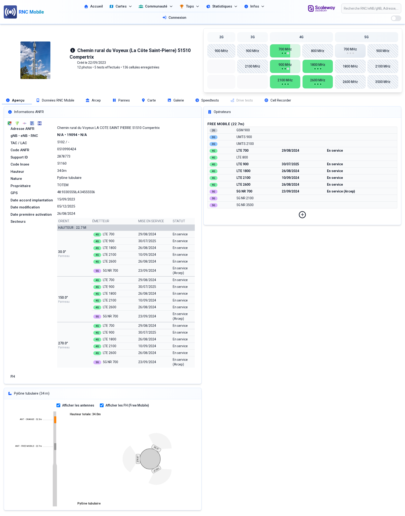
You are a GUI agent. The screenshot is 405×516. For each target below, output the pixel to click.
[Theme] (396, 18)
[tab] (17, 100)
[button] (302, 214)
